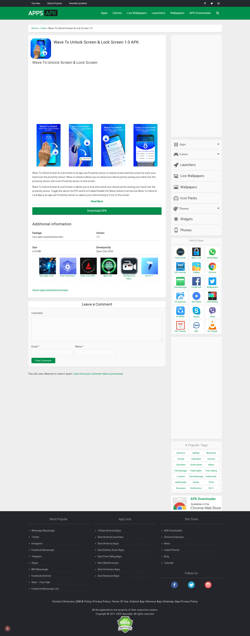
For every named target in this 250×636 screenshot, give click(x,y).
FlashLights (196, 470)
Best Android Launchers (110, 537)
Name (79, 346)
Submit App (137, 601)
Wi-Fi (211, 488)
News (167, 543)
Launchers (158, 13)
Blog (166, 556)
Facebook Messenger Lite (45, 589)
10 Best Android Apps (109, 530)
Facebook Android (41, 576)
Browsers (181, 488)
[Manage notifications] (7, 628)
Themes (183, 208)
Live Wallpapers (137, 13)
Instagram (37, 543)
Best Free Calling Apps (110, 556)
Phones (185, 230)
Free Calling (211, 470)
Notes (196, 482)
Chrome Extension (174, 537)
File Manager (180, 470)
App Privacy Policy (186, 601)
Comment (37, 313)
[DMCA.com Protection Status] (125, 624)
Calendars (196, 459)
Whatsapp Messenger (43, 530)
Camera (211, 459)
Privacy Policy (101, 601)
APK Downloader (200, 13)
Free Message (196, 476)
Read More (97, 201)
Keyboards (211, 476)
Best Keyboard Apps (109, 576)
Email (35, 346)
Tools (43, 28)
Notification (196, 488)
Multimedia (180, 482)
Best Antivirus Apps (108, 543)
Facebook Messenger (42, 550)
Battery (196, 453)
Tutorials (168, 563)
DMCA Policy (84, 601)
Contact (57, 601)
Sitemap (168, 601)
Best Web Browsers (108, 563)
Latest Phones (172, 550)
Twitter (35, 537)
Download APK (97, 210)
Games (117, 13)
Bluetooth (211, 453)
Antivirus (181, 453)
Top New (35, 3)
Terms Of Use (120, 601)
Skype (34, 563)
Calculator (181, 464)
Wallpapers (177, 13)
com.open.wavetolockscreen (51, 290)
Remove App (154, 601)
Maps (211, 464)
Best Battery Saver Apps (111, 550)
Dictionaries (196, 464)
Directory (69, 601)
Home (34, 28)
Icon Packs (188, 198)
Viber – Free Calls (40, 582)
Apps (104, 13)
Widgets (186, 219)
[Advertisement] (97, 94)
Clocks (180, 459)
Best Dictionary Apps (109, 569)
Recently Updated (78, 3)
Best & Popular (54, 3)
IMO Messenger (39, 569)
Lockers (181, 476)
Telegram (36, 556)
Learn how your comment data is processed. (98, 373)
